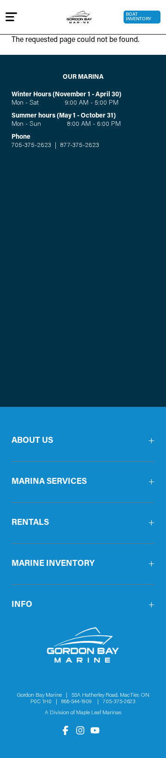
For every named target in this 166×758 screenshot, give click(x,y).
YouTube (95, 730)
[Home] (79, 17)
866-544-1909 (78, 702)
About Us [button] (32, 441)
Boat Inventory (138, 17)
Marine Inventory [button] (53, 564)
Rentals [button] (30, 523)
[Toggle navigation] (11, 17)
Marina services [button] (49, 482)
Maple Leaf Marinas (98, 713)
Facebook (65, 730)
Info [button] (22, 605)
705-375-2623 (31, 145)
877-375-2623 (78, 145)
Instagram (80, 730)
